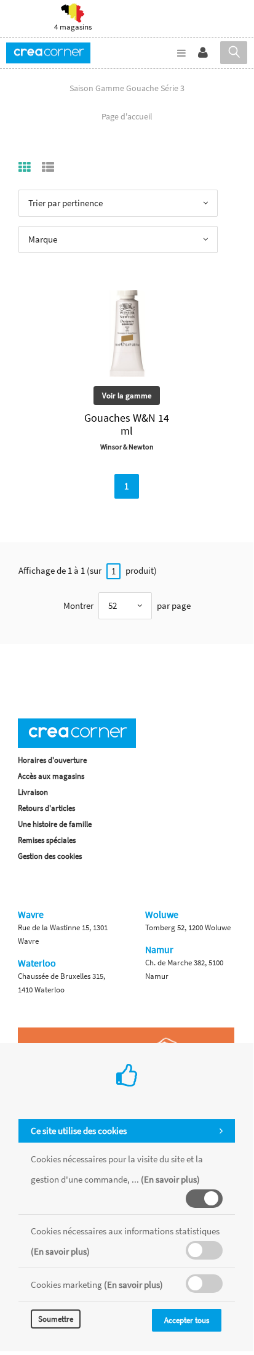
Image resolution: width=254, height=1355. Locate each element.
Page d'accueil (127, 116)
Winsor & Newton (127, 446)
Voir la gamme (126, 395)
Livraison (33, 792)
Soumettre (55, 1319)
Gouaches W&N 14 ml (126, 424)
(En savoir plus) (170, 1179)
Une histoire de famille (55, 824)
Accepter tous (186, 1320)
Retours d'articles (46, 808)
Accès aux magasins (51, 776)
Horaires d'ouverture (52, 760)
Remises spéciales (47, 840)
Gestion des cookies (50, 856)
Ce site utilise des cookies (79, 1130)
